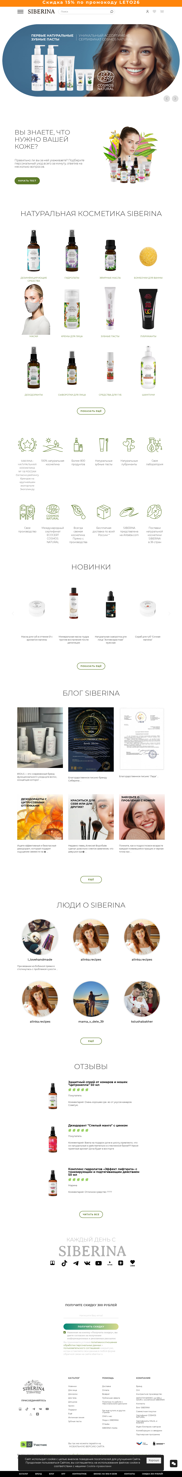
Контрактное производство (149, 1394)
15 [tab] (120, 98)
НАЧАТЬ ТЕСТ (27, 180)
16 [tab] (126, 98)
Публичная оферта (111, 1398)
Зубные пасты (75, 1421)
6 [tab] (72, 98)
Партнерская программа (148, 1434)
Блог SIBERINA (143, 1407)
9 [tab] (88, 98)
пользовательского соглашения (81, 1348)
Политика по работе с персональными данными (114, 1403)
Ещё (91, 879)
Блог (51, 1474)
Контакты (140, 1404)
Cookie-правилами (99, 1466)
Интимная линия (76, 1417)
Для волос (73, 1394)
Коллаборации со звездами (149, 1431)
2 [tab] (51, 98)
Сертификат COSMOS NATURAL (146, 1416)
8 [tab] (83, 98)
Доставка (106, 1386)
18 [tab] (136, 98)
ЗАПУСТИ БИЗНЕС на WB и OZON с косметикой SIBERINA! (150, 1399)
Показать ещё (91, 411)
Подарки (72, 1410)
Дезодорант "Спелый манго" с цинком (98, 1125)
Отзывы (105, 1424)
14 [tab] (115, 98)
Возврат (106, 1394)
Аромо (71, 1406)
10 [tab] (94, 98)
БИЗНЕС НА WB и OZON (105, 1474)
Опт (138, 1390)
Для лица (72, 1390)
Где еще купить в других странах (113, 1411)
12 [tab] (104, 98)
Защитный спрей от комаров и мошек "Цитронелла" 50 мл (97, 1083)
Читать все (91, 1214)
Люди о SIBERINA (110, 1420)
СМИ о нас (107, 1416)
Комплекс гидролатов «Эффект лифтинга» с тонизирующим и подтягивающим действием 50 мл (103, 1171)
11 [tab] (99, 98)
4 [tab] (62, 98)
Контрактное (79, 1474)
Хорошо (154, 1460)
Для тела (72, 1398)
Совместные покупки (146, 1411)
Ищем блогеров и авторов (148, 1427)
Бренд (139, 1386)
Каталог (23, 1474)
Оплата (105, 1390)
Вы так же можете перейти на (86, 1445)
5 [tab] (67, 98)
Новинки (72, 1386)
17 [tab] (131, 98)
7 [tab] (78, 98)
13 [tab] (110, 98)
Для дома (72, 1402)
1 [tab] (46, 98)
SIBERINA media (109, 1428)
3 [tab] (56, 98)
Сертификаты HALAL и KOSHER (146, 1422)
